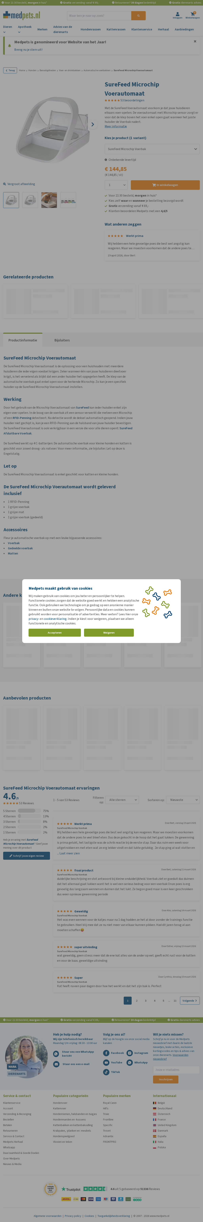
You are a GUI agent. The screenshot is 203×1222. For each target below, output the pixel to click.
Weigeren (109, 633)
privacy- (34, 618)
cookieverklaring (55, 618)
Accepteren (55, 633)
